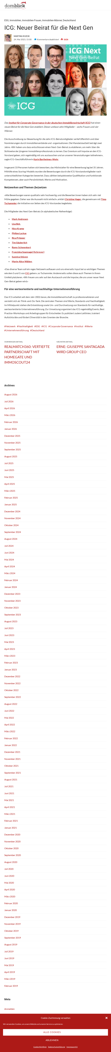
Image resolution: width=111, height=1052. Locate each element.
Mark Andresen (20, 219)
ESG (6, 20)
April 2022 (9, 724)
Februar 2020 (11, 903)
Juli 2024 (8, 545)
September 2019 (12, 937)
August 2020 (10, 862)
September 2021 (12, 772)
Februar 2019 (11, 985)
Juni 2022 (9, 710)
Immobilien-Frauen (31, 20)
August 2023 (10, 621)
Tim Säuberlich (19, 242)
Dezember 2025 (12, 435)
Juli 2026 (8, 401)
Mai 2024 (9, 559)
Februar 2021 (11, 820)
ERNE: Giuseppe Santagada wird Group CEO (80, 349)
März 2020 (9, 896)
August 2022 (10, 703)
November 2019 (12, 923)
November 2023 (12, 600)
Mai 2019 (9, 965)
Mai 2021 (9, 800)
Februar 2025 (11, 497)
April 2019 (9, 972)
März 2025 (9, 490)
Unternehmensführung (17, 330)
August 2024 (10, 538)
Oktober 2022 (11, 690)
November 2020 (12, 841)
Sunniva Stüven (20, 256)
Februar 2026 (11, 422)
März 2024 (9, 573)
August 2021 (10, 779)
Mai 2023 (9, 642)
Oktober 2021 (11, 765)
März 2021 (9, 813)
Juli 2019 (8, 951)
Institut (79, 326)
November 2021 (12, 758)
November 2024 (12, 518)
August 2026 (10, 394)
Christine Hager (73, 199)
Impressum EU (72, 1047)
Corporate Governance (61, 326)
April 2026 (9, 408)
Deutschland (69, 20)
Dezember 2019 (12, 917)
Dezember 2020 (12, 834)
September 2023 (12, 614)
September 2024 (12, 532)
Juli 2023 (8, 628)
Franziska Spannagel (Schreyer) (28, 252)
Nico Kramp (18, 228)
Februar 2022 (11, 738)
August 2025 (10, 456)
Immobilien (15, 20)
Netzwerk (10, 326)
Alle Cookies (52, 1032)
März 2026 (9, 415)
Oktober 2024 (11, 525)
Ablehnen (52, 1040)
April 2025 (9, 483)
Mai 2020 (9, 882)
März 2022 (9, 731)
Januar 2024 (10, 587)
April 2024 (9, 566)
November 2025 (12, 442)
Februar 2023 (11, 662)
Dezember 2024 (12, 511)
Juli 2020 (8, 868)
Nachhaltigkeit (25, 326)
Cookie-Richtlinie (40, 1047)
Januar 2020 (10, 910)
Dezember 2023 (12, 593)
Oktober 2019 (11, 930)
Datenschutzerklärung (56, 1047)
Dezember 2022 (12, 676)
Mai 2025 (9, 477)
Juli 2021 (8, 786)
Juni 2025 (9, 470)
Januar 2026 (10, 428)
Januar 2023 (10, 669)
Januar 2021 (10, 827)
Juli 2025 (8, 463)
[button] (106, 1017)
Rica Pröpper (18, 237)
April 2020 (9, 889)
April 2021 (9, 807)
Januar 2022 (10, 745)
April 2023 (9, 649)
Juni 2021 (9, 793)
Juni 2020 (9, 875)
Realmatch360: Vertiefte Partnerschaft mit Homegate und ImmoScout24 (27, 354)
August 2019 (10, 944)
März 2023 (9, 655)
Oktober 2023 (11, 607)
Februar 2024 (11, 580)
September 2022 (12, 697)
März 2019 (9, 978)
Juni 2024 (9, 552)
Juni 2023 (9, 635)
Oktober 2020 (11, 848)
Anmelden (9, 1008)
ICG (45, 326)
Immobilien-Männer (52, 20)
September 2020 (12, 855)
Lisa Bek (16, 223)
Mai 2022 (9, 717)
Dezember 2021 (12, 752)
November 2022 (12, 683)
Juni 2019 (9, 958)
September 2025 (12, 449)
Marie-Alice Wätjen (22, 261)
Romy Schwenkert (21, 247)
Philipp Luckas (19, 233)
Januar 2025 (10, 504)
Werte (89, 326)
